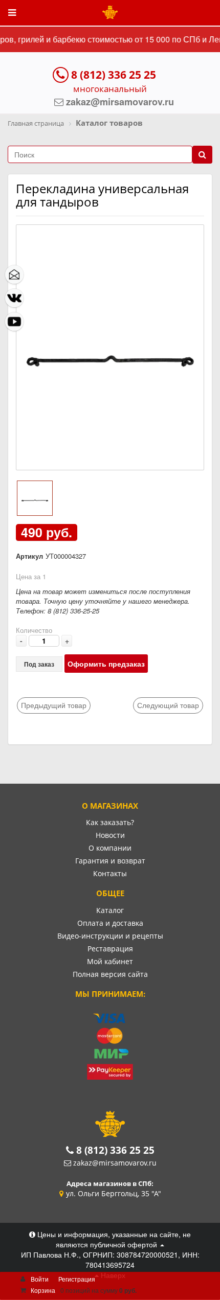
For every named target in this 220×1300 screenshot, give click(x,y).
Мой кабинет (110, 961)
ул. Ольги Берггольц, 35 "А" (113, 1193)
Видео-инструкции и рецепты (110, 936)
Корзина (43, 1290)
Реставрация (110, 948)
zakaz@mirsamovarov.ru (115, 1163)
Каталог (110, 910)
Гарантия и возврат (110, 860)
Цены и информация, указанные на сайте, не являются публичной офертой (113, 1239)
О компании (110, 848)
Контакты (110, 873)
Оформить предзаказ (106, 663)
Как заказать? (110, 822)
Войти (40, 1278)
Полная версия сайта (110, 974)
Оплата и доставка (110, 923)
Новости (110, 835)
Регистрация (76, 1278)
